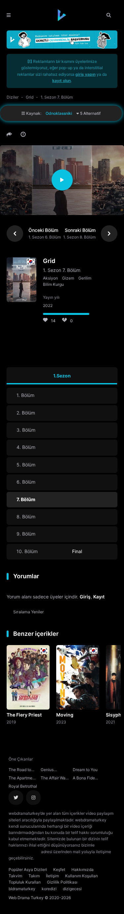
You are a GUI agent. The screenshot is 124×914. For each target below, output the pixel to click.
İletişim (52, 875)
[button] (10, 134)
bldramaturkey (22, 888)
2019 (11, 721)
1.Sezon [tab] (62, 375)
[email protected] (24, 851)
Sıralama (28, 611)
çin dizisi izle (74, 857)
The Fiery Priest (24, 715)
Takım (34, 875)
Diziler (13, 97)
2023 (61, 721)
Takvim (15, 875)
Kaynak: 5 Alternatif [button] (63, 113)
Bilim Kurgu (53, 284)
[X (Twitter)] (16, 797)
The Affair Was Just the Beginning (54, 778)
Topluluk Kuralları (25, 882)
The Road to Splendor (20, 770)
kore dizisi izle (48, 857)
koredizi (49, 888)
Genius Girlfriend (49, 770)
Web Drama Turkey (26, 897)
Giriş (85, 596)
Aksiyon (50, 278)
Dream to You (85, 769)
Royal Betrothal (23, 786)
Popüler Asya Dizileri (28, 869)
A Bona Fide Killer (84, 778)
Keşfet (59, 869)
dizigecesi (72, 888)
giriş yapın (85, 74)
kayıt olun (61, 80)
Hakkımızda (82, 869)
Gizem (68, 278)
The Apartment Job (22, 778)
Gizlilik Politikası (62, 882)
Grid (29, 97)
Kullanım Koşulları (81, 875)
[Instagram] (33, 797)
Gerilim (84, 278)
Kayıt (98, 596)
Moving (64, 715)
